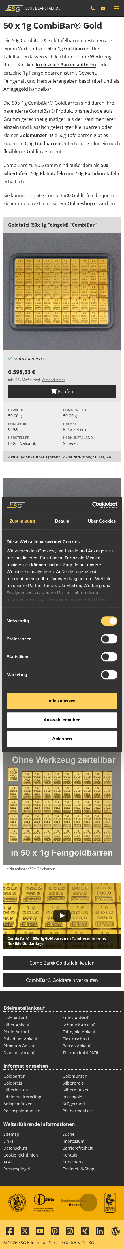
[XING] (84, 1231)
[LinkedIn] (99, 1231)
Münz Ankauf (75, 1018)
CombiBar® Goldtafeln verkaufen (62, 980)
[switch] (109, 638)
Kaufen (65, 391)
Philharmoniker (77, 1110)
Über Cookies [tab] (102, 521)
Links (8, 1141)
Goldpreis (12, 1083)
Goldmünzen (33, 135)
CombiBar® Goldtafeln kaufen (62, 963)
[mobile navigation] (116, 8)
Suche (68, 1134)
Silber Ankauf (16, 1025)
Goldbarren (14, 1076)
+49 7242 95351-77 (95, 8)
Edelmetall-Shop (78, 1169)
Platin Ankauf (16, 1032)
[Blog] (115, 1231)
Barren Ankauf (77, 1045)
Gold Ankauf (15, 1018)
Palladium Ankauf (20, 1038)
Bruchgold (72, 1097)
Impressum (73, 1141)
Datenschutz (15, 1148)
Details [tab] (62, 521)
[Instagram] (69, 1231)
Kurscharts (73, 1162)
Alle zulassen (62, 700)
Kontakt (70, 1155)
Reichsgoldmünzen (21, 1110)
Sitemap (11, 1134)
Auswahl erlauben (62, 719)
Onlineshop (80, 203)
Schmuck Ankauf (79, 1025)
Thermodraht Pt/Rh (81, 1052)
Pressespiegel (16, 1169)
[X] (24, 1231)
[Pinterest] (54, 1231)
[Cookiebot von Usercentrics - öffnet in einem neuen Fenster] (92, 505)
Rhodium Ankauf (19, 1045)
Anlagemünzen (18, 1103)
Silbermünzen (76, 1090)
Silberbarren (15, 1090)
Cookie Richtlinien (20, 1155)
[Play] (62, 916)
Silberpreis (73, 1083)
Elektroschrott (76, 1038)
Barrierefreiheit (78, 1148)
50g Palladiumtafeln (97, 173)
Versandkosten (53, 379)
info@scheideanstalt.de (103, 8)
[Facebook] (9, 1231)
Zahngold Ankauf (79, 1032)
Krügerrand (74, 1103)
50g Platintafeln (48, 173)
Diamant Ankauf (19, 1052)
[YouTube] (39, 1231)
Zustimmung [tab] (22, 521)
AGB (7, 1162)
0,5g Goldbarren (42, 143)
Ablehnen (62, 738)
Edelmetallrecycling (22, 1097)
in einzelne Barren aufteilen (66, 65)
